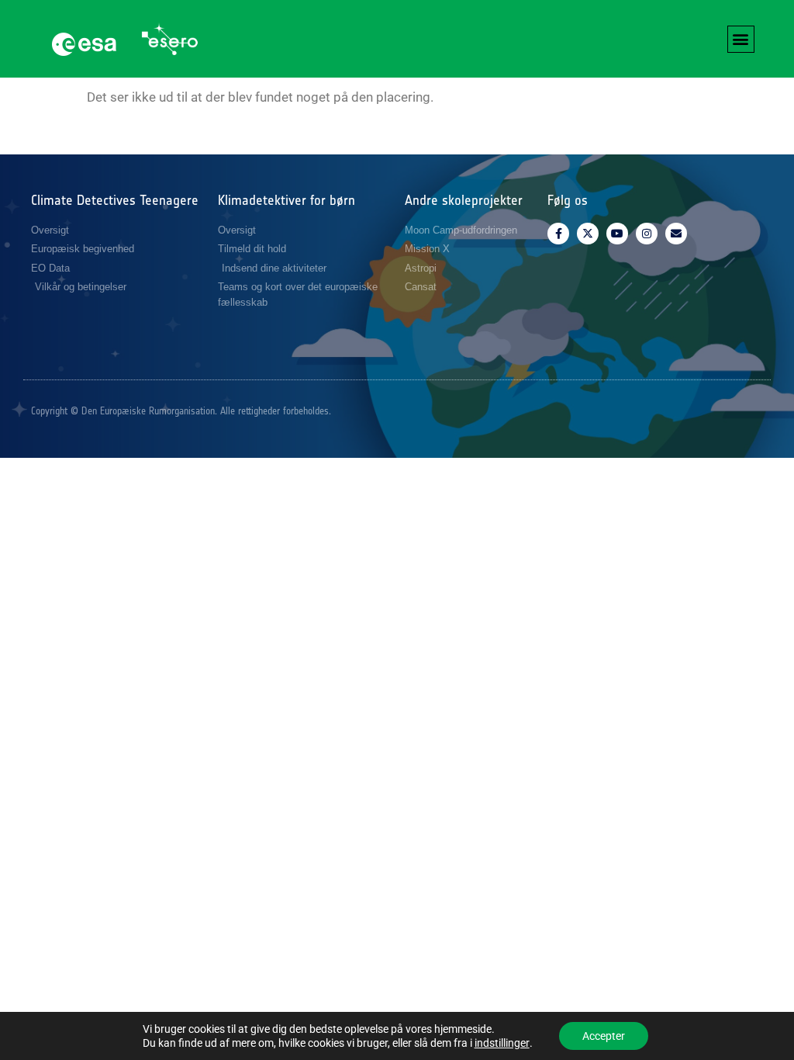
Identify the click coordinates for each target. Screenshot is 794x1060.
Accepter (603, 1036)
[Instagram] (647, 233)
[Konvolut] (676, 233)
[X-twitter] (588, 233)
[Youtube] (617, 233)
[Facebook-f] (558, 233)
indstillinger (502, 1043)
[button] (740, 39)
